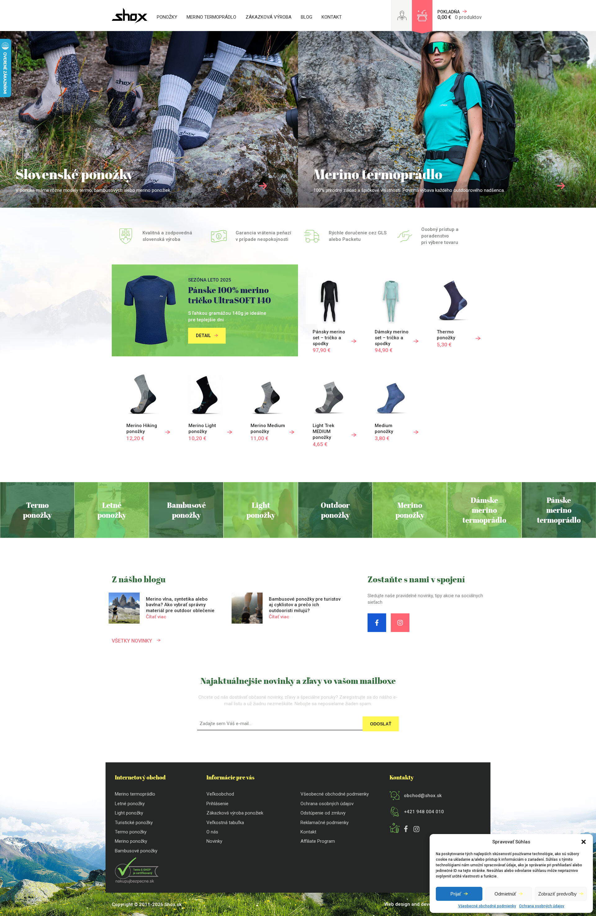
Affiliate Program (317, 841)
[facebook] (377, 622)
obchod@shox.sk (423, 795)
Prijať (455, 893)
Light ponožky (129, 813)
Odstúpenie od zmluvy (322, 813)
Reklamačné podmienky (324, 822)
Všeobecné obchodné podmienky (487, 906)
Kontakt (332, 17)
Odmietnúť (505, 893)
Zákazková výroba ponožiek (234, 813)
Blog (306, 17)
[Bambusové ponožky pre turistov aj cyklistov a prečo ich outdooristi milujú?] (287, 609)
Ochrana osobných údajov (541, 906)
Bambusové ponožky (136, 851)
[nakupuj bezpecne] (137, 882)
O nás (212, 832)
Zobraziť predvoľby (557, 893)
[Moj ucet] (402, 15)
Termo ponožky (131, 832)
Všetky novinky (132, 641)
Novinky (214, 841)
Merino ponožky (131, 841)
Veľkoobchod (220, 794)
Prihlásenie (217, 803)
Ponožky (167, 17)
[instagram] (400, 622)
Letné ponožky (130, 803)
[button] (583, 842)
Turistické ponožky (134, 822)
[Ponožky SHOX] (129, 15)
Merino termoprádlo (211, 17)
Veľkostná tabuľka (225, 822)
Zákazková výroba (268, 17)
